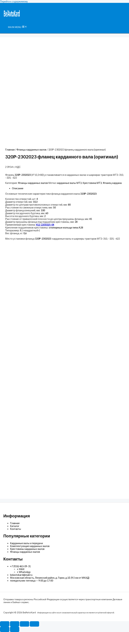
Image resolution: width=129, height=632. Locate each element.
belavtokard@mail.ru (21, 574)
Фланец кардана (112, 182)
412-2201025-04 (45, 224)
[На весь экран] (14, 624)
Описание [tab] (17, 188)
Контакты (15, 528)
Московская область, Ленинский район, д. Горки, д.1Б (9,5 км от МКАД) (49, 577)
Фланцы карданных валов (31, 149)
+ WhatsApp (24, 572)
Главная (10, 149)
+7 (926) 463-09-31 (20, 566)
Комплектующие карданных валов (30, 546)
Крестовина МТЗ (92, 182)
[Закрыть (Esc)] (34, 624)
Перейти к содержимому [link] (14, 1)
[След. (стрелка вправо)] (14, 629)
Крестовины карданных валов (27, 548)
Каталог (14, 526)
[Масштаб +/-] (4, 624)
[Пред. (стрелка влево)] (4, 629)
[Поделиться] (24, 624)
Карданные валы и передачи (26, 543)
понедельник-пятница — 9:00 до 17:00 (31, 580)
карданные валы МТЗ (69, 182)
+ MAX (20, 569)
